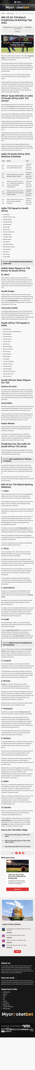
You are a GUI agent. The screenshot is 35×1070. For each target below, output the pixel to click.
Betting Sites (6, 992)
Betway (5, 994)
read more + (17, 889)
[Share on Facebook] (16, 853)
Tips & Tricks (10, 13)
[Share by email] (23, 853)
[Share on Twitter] (20, 853)
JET (4, 999)
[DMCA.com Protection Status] (6, 1031)
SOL (4, 997)
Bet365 (5, 1001)
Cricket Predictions (8, 1006)
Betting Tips (6, 1005)
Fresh (4, 995)
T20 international (12, 300)
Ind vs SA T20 (13, 27)
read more (9, 932)
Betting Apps (6, 1008)
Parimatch (6, 1003)
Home (3, 13)
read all (17, 951)
